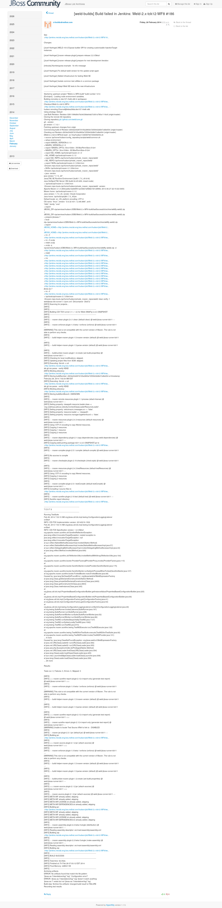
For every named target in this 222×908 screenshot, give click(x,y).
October (13, 123)
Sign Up (209, 4)
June (12, 133)
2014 (12, 112)
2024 (12, 32)
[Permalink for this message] (168, 24)
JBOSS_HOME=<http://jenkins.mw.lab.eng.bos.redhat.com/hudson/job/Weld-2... (76, 227)
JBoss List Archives (75, 4)
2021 (12, 56)
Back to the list (182, 26)
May (11, 136)
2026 (12, 16)
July (11, 130)
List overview (15, 163)
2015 (12, 104)
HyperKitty (110, 905)
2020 (12, 64)
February (13, 143)
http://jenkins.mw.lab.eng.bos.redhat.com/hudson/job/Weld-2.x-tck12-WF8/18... (77, 37)
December (14, 118)
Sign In (198, 4)
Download (14, 168)
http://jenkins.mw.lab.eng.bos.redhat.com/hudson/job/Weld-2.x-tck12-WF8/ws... (77, 101)
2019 (12, 72)
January (13, 146)
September (14, 125)
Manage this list (183, 4)
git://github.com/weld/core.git (70, 119)
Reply (48, 894)
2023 (12, 40)
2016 (12, 96)
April (11, 138)
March (12, 141)
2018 (12, 80)
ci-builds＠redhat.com (62, 22)
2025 (12, 24)
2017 (12, 88)
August (12, 128)
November (14, 120)
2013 (12, 156)
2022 (12, 48)
